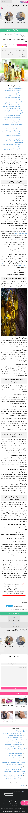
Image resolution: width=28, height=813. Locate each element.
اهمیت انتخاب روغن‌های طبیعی (12, 149)
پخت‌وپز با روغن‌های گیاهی (13, 115)
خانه (26, 34)
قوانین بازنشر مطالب (7, 801)
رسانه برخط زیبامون (9, 808)
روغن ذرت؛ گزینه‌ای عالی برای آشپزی (13, 738)
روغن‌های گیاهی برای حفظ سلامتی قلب (12, 767)
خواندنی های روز (20, 34)
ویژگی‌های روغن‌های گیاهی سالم (14, 102)
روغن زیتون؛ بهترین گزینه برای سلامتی (12, 733)
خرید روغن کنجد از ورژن (21, 233)
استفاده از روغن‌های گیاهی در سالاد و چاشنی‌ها (12, 121)
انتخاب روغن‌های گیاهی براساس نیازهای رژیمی (14, 762)
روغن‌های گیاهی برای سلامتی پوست (13, 769)
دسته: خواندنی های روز (21, 45)
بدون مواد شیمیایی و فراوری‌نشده (11, 106)
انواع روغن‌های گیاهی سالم (16, 88)
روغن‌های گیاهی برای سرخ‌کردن (12, 117)
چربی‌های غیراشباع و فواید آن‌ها (11, 104)
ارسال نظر (14, 688)
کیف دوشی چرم (22, 785)
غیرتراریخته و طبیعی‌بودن (13, 109)
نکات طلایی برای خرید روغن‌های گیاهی (12, 776)
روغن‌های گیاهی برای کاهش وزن (11, 129)
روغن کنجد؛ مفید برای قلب (13, 95)
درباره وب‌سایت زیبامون (20, 801)
